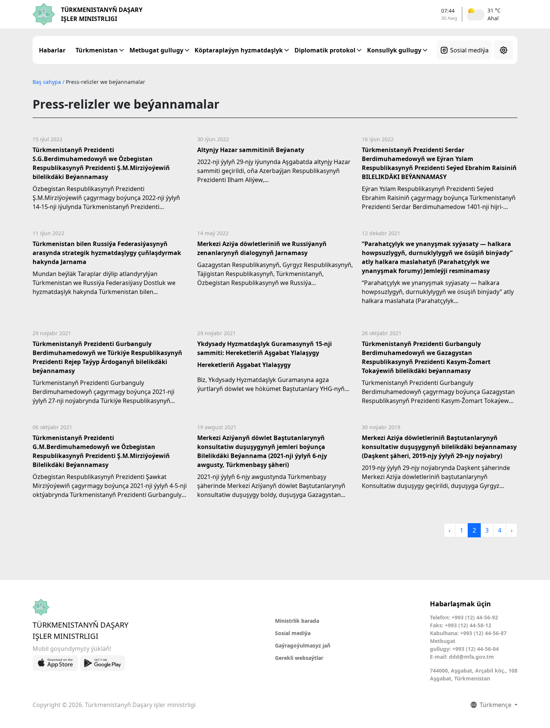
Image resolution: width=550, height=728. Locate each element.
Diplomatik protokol (324, 50)
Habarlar (52, 50)
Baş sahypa (47, 81)
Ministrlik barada (297, 620)
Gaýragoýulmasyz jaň (302, 645)
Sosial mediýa (469, 50)
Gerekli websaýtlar (299, 657)
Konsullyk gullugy (394, 50)
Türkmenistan (97, 50)
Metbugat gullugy (156, 50)
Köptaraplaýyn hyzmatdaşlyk (239, 50)
